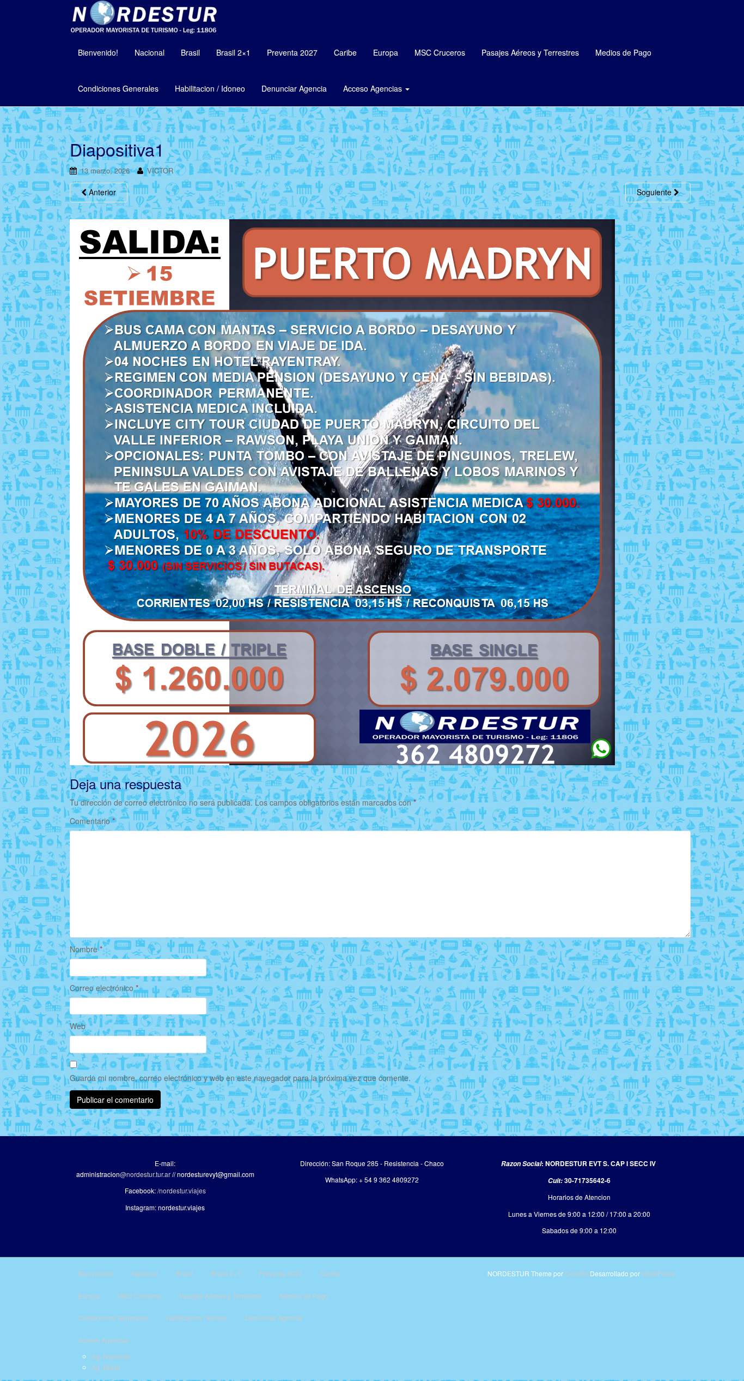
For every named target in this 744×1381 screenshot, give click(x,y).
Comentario (92, 820)
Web (78, 1025)
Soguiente (655, 192)
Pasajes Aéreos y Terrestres (530, 52)
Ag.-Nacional (111, 1356)
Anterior (101, 192)
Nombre (86, 949)
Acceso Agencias (373, 88)
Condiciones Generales (118, 88)
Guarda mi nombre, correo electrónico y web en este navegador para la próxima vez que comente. (240, 1077)
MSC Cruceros (439, 52)
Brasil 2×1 (233, 52)
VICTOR (160, 170)
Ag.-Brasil (106, 1367)
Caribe (345, 52)
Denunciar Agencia (294, 88)
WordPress (658, 1273)
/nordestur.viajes (181, 1190)
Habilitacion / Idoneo (210, 88)
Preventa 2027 (292, 52)
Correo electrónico (104, 987)
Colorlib (576, 1273)
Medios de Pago (623, 52)
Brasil (190, 52)
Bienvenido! (98, 52)
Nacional (149, 52)
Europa (385, 52)
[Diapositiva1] (342, 490)
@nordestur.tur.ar (145, 1174)
